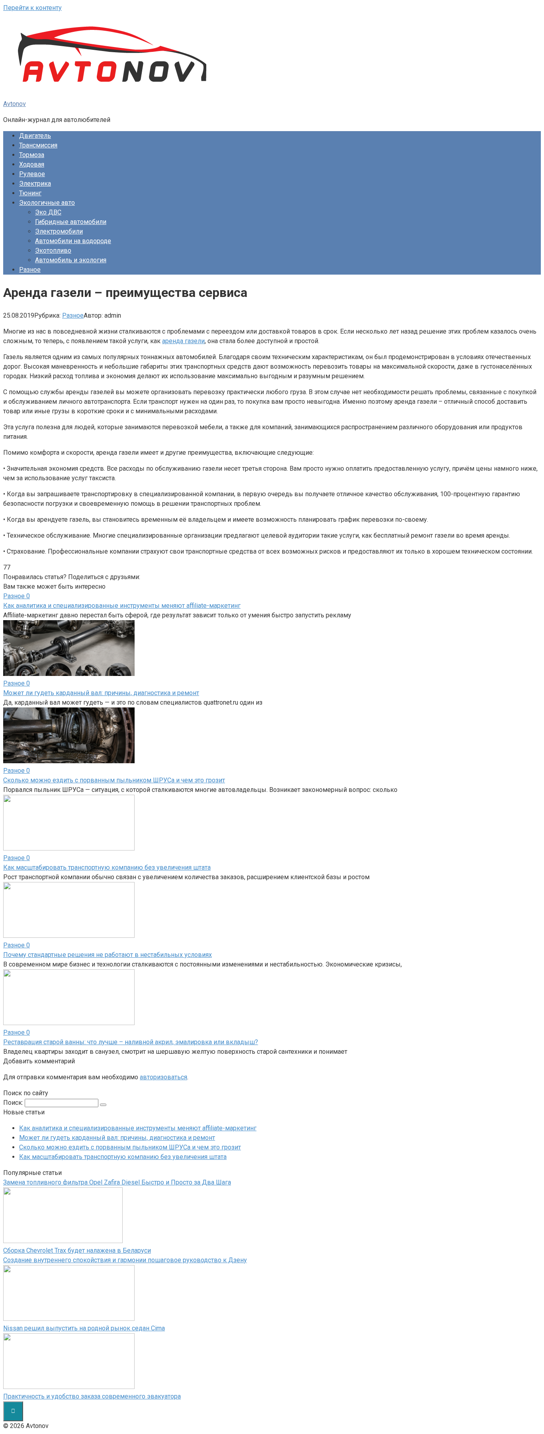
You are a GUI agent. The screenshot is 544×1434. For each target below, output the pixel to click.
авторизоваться (163, 1077)
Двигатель (35, 135)
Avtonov (14, 104)
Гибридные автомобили (70, 222)
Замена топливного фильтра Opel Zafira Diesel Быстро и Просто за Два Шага (117, 1182)
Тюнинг (30, 193)
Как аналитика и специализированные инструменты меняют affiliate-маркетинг (137, 1128)
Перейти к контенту (32, 8)
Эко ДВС (48, 212)
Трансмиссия (38, 145)
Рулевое (32, 174)
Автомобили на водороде (73, 241)
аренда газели (183, 341)
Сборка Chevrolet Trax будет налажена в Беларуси (77, 1250)
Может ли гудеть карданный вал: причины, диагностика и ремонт (117, 1137)
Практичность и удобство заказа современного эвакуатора (92, 1396)
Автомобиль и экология (70, 260)
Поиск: (14, 1102)
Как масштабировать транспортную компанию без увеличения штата (123, 1157)
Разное (30, 269)
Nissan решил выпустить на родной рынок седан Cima (84, 1328)
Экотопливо (53, 250)
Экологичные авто (47, 202)
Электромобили (59, 231)
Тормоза (31, 155)
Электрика (35, 183)
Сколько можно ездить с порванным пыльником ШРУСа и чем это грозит (130, 1147)
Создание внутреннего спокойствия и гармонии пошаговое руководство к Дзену (125, 1260)
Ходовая (31, 164)
